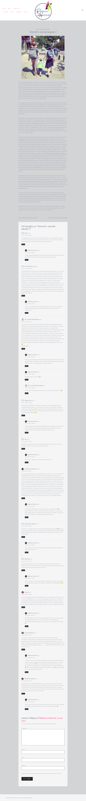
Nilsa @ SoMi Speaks (29, 678)
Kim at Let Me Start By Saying (31, 319)
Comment (24, 728)
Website (23, 765)
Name (23, 749)
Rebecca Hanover (46, 29)
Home (4, 8)
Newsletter (18, 11)
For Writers (5, 11)
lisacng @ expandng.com (30, 469)
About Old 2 (16, 8)
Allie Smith (26, 559)
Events (12, 11)
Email (23, 757)
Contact (26, 11)
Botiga (31, 797)
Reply (23, 244)
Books (9, 8)
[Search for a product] (82, 10)
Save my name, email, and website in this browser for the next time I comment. (42, 773)
